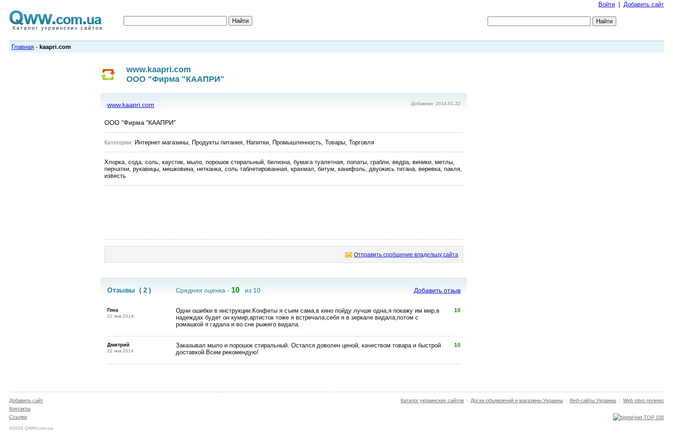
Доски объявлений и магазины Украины (517, 400)
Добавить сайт (644, 4)
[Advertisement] (283, 212)
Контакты (20, 408)
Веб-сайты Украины (593, 400)
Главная (22, 46)
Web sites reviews (643, 400)
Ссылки (18, 417)
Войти (606, 4)
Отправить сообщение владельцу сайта (406, 254)
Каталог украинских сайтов (432, 400)
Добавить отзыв (437, 290)
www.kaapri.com (130, 104)
